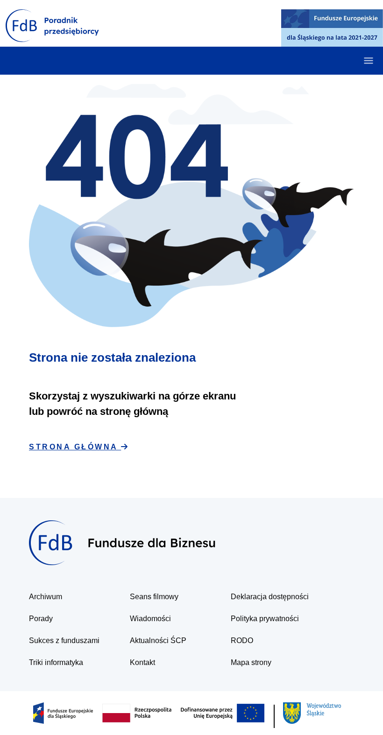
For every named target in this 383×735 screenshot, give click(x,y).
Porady (41, 619)
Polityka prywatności (265, 619)
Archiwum (45, 597)
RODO (242, 640)
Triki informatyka (56, 662)
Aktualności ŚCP (158, 640)
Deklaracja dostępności (270, 597)
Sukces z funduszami (64, 640)
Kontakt (142, 662)
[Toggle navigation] (368, 61)
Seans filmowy (154, 597)
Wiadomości (150, 619)
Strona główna (75, 447)
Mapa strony (251, 662)
